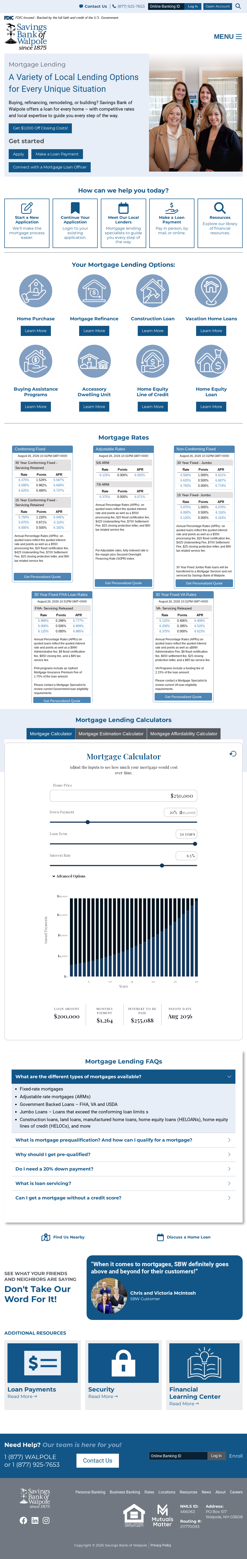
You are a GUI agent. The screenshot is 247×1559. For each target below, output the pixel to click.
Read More (20, 1396)
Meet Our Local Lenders (123, 229)
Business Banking (125, 1492)
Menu (224, 36)
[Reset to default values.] (232, 754)
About (220, 1492)
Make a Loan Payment (57, 154)
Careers (236, 1492)
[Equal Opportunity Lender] (134, 1525)
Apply (18, 154)
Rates (149, 1492)
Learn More (36, 330)
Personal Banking (90, 1492)
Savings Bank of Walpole (126, 1545)
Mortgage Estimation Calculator (111, 733)
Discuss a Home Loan (189, 1237)
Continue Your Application (75, 227)
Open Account (218, 6)
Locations (166, 1492)
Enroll (236, 1456)
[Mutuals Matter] (162, 1525)
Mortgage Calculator (51, 733)
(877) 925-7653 (131, 6)
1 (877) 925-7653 (36, 1464)
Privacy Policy (161, 1545)
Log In (193, 6)
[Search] (238, 6)
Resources (220, 225)
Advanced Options (70, 876)
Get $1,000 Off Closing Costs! (40, 128)
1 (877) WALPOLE (30, 1456)
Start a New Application (27, 227)
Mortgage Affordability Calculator (183, 733)
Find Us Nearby (69, 1237)
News (206, 1492)
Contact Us (95, 6)
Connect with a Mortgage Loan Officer (50, 167)
